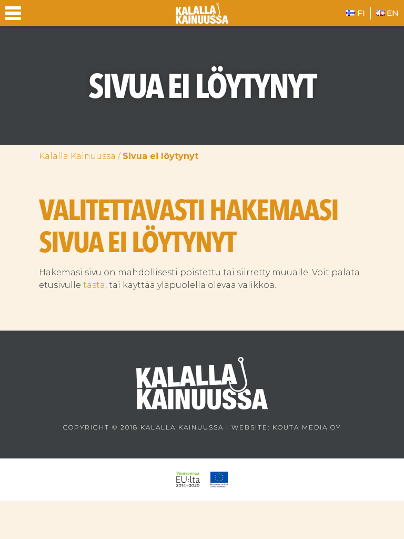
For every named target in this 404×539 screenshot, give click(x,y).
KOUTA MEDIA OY (306, 427)
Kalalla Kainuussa (77, 156)
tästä (94, 285)
